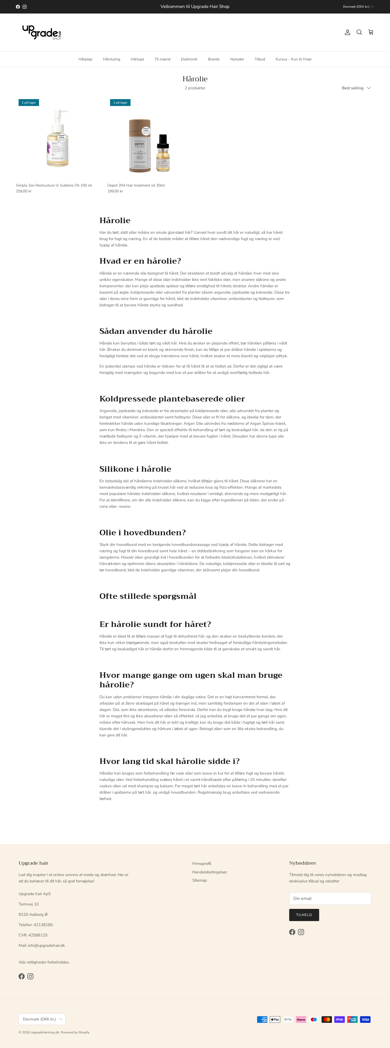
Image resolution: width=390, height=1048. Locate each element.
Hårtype (137, 58)
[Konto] (346, 32)
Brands (214, 58)
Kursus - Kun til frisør (294, 58)
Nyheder (237, 58)
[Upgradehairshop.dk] (43, 32)
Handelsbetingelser (209, 872)
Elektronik (189, 58)
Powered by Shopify (75, 1032)
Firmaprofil (201, 863)
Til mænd (162, 58)
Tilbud (260, 58)
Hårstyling (111, 58)
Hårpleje (85, 58)
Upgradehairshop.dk (44, 1032)
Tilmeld (304, 915)
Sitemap (199, 880)
